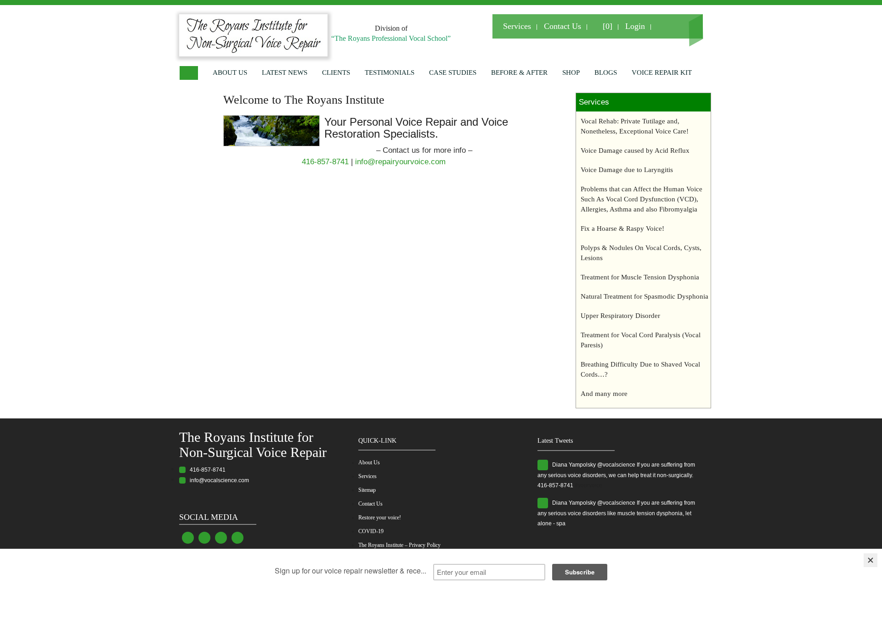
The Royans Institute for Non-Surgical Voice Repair (253, 444)
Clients (336, 72)
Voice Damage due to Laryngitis (627, 169)
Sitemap (367, 490)
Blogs (605, 72)
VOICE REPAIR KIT (662, 72)
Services (517, 26)
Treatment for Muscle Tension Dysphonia (640, 277)
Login (635, 26)
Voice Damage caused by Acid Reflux (635, 150)
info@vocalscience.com (217, 480)
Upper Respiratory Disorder (620, 315)
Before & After (519, 72)
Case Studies (452, 72)
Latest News (284, 72)
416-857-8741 (325, 161)
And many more (604, 393)
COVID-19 (371, 531)
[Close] (870, 560)
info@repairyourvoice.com (400, 161)
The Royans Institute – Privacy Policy (399, 545)
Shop (571, 72)
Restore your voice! (379, 517)
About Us (230, 72)
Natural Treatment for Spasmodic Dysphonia (644, 296)
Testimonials (389, 72)
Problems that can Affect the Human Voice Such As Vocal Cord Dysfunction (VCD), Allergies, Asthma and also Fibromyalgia (641, 199)
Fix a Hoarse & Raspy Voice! (622, 228)
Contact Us (562, 26)
